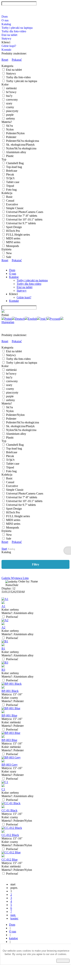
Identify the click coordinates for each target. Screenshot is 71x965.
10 (4, 591)
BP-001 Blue (9, 715)
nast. (13, 915)
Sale (8, 257)
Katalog (6, 24)
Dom (5, 16)
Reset (5, 59)
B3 (3, 669)
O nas (5, 20)
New (9, 253)
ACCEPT (63, 960)
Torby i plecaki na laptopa (17, 27)
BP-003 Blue (9, 740)
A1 (3, 606)
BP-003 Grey (10, 764)
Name (8, 585)
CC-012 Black (10, 835)
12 (7, 591)
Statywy (6, 38)
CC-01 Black (9, 810)
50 (19, 591)
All (23, 591)
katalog (13, 938)
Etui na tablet (9, 34)
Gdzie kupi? (9, 45)
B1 (3, 648)
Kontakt (6, 49)
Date (15, 585)
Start (4, 548)
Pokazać (17, 59)
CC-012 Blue (10, 859)
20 (13, 591)
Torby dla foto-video (14, 31)
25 (16, 591)
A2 (3, 627)
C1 (3, 789)
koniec (14, 918)
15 (10, 591)
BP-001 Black (10, 691)
